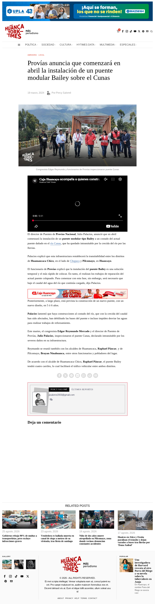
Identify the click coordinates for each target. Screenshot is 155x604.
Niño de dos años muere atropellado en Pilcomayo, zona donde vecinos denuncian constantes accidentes (95, 539)
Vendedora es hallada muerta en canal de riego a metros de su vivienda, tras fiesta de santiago (57, 538)
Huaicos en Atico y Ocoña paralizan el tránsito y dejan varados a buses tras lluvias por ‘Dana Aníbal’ (134, 541)
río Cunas (55, 243)
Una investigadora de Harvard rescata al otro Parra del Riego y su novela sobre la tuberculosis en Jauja (143, 570)
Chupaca (75, 260)
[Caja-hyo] (77, 293)
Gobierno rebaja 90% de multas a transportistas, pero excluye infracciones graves (19, 538)
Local (42, 55)
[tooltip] (123, 31)
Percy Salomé (63, 92)
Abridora (32, 55)
